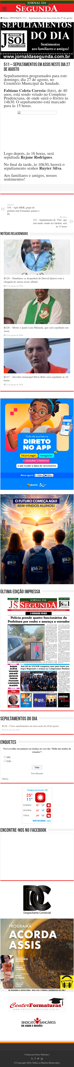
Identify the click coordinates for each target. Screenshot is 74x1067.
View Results (37, 773)
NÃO (9, 761)
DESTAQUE (15, 17)
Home (5, 17)
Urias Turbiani (41, 1054)
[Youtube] (41, 1059)
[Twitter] (38, 1059)
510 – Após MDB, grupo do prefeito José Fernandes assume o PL (23, 209)
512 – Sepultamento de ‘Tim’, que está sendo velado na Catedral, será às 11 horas (50, 222)
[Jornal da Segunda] (37, 6)
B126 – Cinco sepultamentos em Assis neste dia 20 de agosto (30, 725)
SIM (8, 757)
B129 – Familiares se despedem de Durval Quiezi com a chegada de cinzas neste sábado (34, 279)
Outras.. (5, 778)
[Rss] (32, 1059)
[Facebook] (35, 1059)
